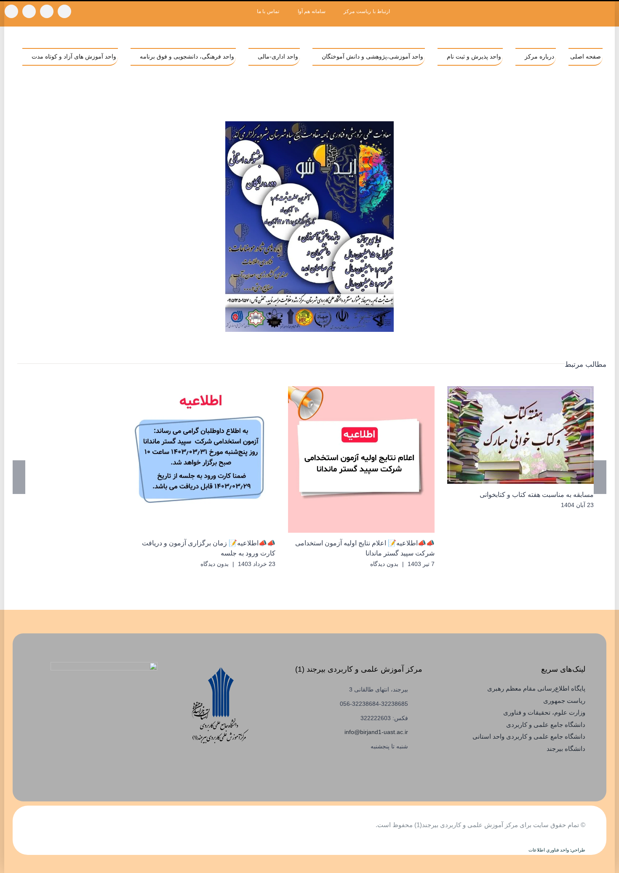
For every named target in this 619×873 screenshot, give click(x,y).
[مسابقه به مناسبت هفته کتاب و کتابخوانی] (520, 435)
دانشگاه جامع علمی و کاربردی (545, 724)
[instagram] (64, 11)
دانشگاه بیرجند (566, 748)
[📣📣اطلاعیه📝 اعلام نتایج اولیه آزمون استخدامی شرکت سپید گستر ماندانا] (361, 459)
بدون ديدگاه (384, 564)
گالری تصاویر (508, 434)
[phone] (29, 11)
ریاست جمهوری (564, 700)
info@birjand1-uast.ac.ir (376, 732)
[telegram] (46, 11)
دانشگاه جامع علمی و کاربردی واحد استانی (528, 736)
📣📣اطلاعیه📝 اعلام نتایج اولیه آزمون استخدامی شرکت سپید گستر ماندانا (373, 459)
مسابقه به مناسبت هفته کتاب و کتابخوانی (532, 434)
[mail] (11, 11)
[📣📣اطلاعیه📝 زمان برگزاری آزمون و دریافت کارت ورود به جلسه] (202, 459)
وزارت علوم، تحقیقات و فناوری (544, 712)
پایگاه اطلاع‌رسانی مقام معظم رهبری (536, 688)
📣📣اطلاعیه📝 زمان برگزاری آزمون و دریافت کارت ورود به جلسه (214, 459)
